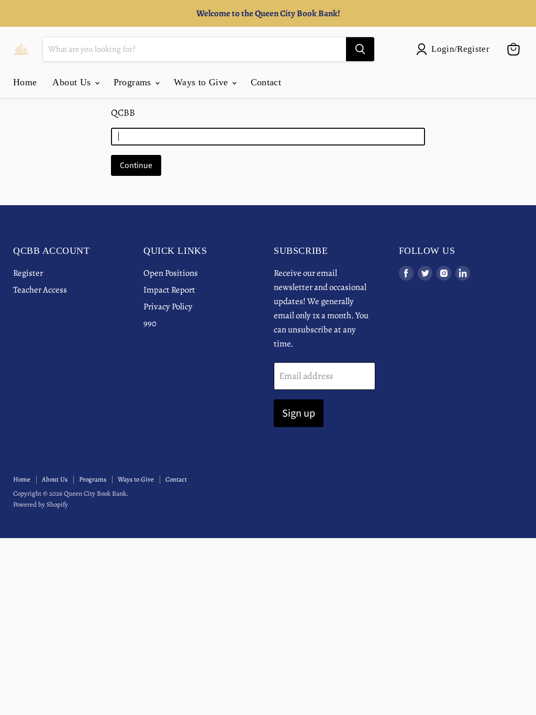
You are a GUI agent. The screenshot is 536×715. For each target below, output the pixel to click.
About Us (72, 82)
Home (25, 82)
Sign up (298, 413)
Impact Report (169, 290)
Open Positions (170, 273)
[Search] (360, 49)
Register (28, 273)
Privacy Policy (168, 306)
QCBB (123, 112)
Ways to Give (202, 82)
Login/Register (460, 49)
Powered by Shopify (40, 504)
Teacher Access (40, 290)
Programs (134, 82)
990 (150, 323)
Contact (266, 82)
